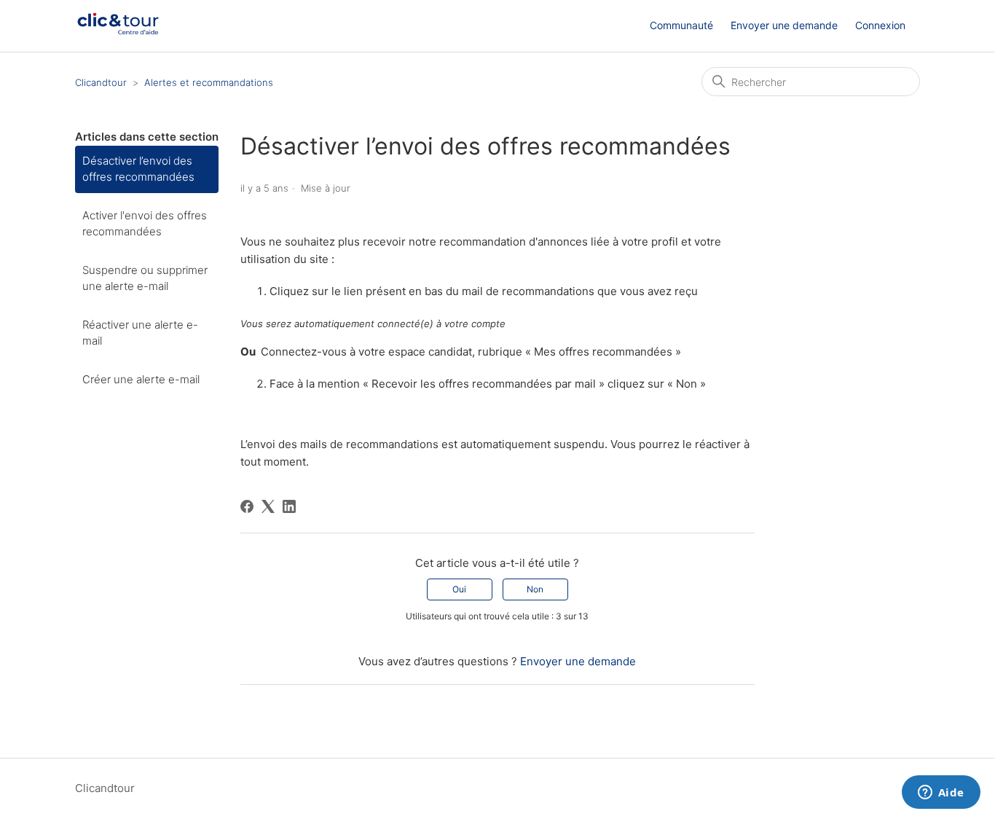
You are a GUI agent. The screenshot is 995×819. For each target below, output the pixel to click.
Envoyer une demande (784, 25)
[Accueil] (118, 33)
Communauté (681, 25)
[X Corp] (268, 506)
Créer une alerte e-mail (141, 379)
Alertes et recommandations (208, 82)
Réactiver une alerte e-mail (140, 333)
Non (535, 589)
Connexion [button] (880, 25)
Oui (459, 589)
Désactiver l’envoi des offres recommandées (138, 169)
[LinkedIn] (289, 506)
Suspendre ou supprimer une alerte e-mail (145, 278)
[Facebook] (246, 506)
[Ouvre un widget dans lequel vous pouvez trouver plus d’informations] (940, 793)
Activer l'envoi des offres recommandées (144, 223)
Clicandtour (101, 82)
